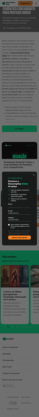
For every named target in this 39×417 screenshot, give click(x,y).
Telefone (11, 218)
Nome (10, 204)
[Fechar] (34, 175)
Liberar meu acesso (19, 237)
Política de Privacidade (14, 233)
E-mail (10, 211)
